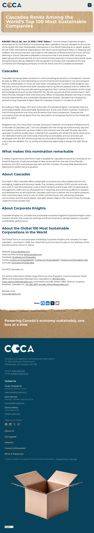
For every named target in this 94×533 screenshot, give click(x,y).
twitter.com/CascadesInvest (74, 260)
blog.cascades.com (33, 254)
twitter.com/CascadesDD (22, 260)
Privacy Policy (62, 459)
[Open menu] (90, 5)
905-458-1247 (18, 371)
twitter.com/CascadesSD (47, 260)
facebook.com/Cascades (24, 257)
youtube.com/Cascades (22, 263)
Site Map (73, 459)
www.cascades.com (20, 251)
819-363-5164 (59, 279)
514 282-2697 (32, 284)
